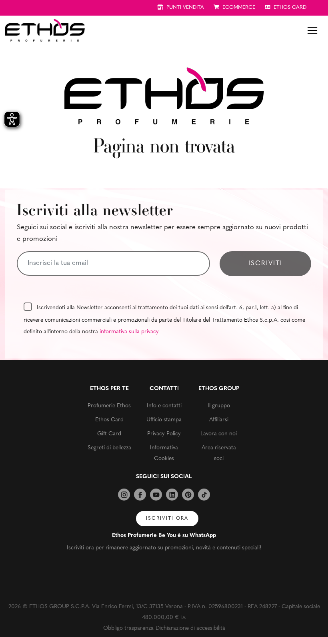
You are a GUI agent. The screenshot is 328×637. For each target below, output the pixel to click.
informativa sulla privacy (129, 332)
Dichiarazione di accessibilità (190, 628)
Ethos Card (109, 420)
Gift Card (109, 434)
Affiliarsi (218, 420)
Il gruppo (219, 406)
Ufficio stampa (164, 420)
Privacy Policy (164, 434)
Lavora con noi (218, 434)
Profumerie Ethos (109, 406)
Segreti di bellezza (109, 448)
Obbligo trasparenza (128, 628)
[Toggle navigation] (312, 30)
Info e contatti (164, 406)
